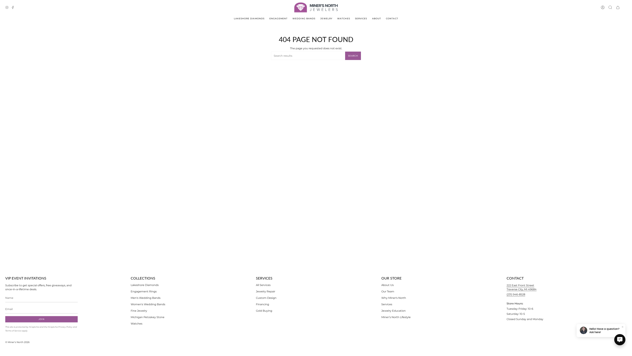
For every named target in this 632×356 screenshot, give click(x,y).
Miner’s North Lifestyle (396, 317)
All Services (263, 285)
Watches (136, 323)
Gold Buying (264, 310)
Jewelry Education (393, 310)
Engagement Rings (144, 291)
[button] (610, 7)
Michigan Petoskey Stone (147, 317)
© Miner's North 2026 (17, 342)
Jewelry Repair (265, 291)
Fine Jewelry (139, 310)
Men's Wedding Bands (145, 297)
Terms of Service (13, 330)
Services (386, 304)
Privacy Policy (65, 327)
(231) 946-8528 (516, 294)
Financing (262, 304)
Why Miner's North (393, 297)
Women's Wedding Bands (148, 304)
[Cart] (618, 7)
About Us (387, 285)
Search (353, 56)
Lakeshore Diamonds (145, 285)
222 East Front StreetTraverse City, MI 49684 (522, 287)
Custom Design (266, 297)
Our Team (387, 291)
